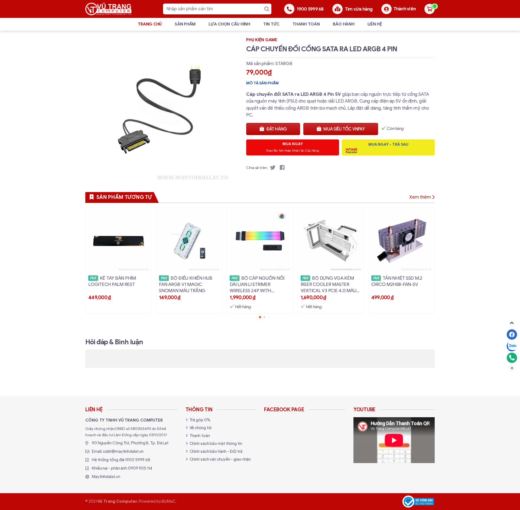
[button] (260, 317)
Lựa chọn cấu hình (229, 24)
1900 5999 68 (137, 459)
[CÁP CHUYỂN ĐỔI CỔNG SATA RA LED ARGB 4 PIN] (157, 109)
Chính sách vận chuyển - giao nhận (220, 459)
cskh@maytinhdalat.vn (123, 451)
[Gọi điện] (512, 358)
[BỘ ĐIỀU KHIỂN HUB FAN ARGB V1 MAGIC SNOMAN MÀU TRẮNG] (189, 261)
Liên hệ (375, 24)
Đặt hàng (276, 129)
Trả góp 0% (200, 419)
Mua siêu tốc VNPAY (344, 129)
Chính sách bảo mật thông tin (216, 443)
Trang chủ (150, 24)
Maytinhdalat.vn (106, 476)
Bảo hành (344, 24)
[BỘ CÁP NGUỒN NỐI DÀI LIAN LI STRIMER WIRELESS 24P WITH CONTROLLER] (260, 261)
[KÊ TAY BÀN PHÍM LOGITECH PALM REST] (118, 261)
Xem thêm (420, 197)
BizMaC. (169, 501)
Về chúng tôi (201, 427)
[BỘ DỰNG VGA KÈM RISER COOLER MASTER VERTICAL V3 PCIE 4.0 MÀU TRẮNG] (331, 261)
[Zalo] (512, 346)
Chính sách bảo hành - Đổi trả (216, 451)
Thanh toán (306, 24)
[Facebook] (512, 334)
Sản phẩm (185, 24)
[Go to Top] (512, 323)
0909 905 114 (140, 468)
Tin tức (271, 24)
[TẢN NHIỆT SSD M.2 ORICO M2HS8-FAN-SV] (401, 261)
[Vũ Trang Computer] (108, 9)
